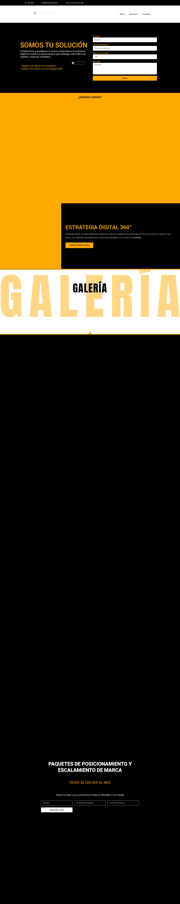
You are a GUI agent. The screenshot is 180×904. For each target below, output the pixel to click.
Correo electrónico (101, 45)
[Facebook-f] (151, 3)
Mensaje (96, 61)
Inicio (122, 14)
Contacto (146, 14)
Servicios (133, 14)
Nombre (96, 36)
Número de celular (100, 53)
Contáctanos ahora (79, 245)
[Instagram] (157, 3)
